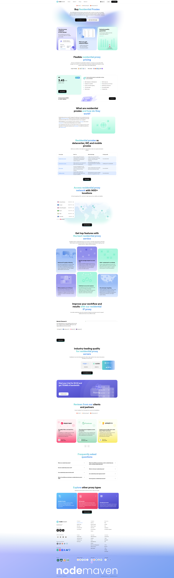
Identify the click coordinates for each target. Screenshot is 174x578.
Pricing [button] (80, 1)
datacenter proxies (65, 118)
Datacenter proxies (62, 163)
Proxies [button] (69, 1)
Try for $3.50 (114, 1)
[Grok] (60, 544)
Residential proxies (62, 158)
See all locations (87, 224)
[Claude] (62, 544)
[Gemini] (65, 544)
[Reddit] (60, 537)
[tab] (63, 72)
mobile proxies (63, 127)
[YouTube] (66, 537)
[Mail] (60, 530)
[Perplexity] (67, 544)
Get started (63, 92)
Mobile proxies (61, 173)
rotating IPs (61, 122)
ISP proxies (61, 168)
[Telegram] (63, 530)
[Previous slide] (85, 446)
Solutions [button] (74, 1)
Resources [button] (85, 1)
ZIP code (81, 121)
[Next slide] (88, 446)
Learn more (61, 341)
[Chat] (58, 530)
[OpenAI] (58, 544)
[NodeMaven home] (61, 2)
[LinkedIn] (63, 537)
